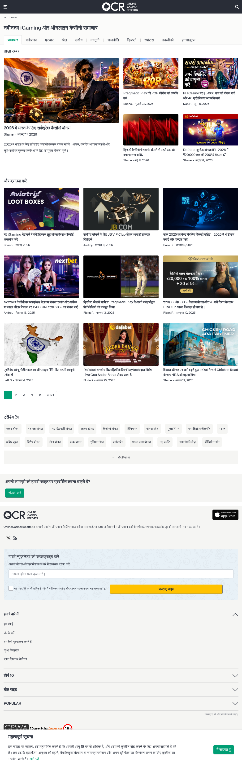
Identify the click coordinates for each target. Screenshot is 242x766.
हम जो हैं (8, 624)
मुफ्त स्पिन (173, 429)
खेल (64, 40)
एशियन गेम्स (97, 442)
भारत (222, 429)
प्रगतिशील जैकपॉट (199, 429)
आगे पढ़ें (34, 759)
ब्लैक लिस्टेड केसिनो (15, 659)
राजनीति (113, 40)
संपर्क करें (14, 492)
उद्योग (78, 40)
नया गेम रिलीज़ (187, 442)
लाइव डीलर (87, 429)
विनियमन (132, 429)
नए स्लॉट (165, 442)
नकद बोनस (12, 429)
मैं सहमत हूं (223, 749)
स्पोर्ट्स (149, 40)
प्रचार (49, 40)
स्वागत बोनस (35, 429)
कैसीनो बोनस (110, 429)
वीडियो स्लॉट (212, 442)
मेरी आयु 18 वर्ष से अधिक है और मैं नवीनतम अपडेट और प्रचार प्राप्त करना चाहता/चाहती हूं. (60, 588)
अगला (50, 395)
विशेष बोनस (33, 442)
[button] (121, 457)
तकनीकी (168, 40)
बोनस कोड (152, 429)
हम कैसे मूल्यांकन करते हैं (18, 641)
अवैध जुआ (12, 442)
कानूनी (95, 40)
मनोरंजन (31, 40)
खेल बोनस (55, 442)
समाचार (13, 39)
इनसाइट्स (188, 40)
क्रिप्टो (131, 40)
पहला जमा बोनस (141, 442)
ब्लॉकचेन (118, 442)
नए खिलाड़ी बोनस (62, 429)
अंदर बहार (76, 442)
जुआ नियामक (11, 650)
